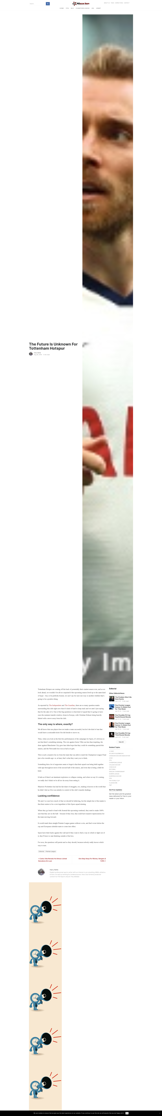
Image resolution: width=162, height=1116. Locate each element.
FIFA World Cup (114, 780)
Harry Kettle (37, 352)
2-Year (111, 751)
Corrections (119, 3)
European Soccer (115, 776)
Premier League (51, 851)
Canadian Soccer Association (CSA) (119, 757)
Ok (127, 1113)
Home (62, 8)
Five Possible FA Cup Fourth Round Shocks (123, 716)
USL (93, 8)
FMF (110, 785)
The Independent (55, 705)
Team (112, 3)
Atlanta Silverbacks (116, 753)
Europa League (114, 774)
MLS (72, 8)
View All (121, 742)
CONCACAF (112, 767)
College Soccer (114, 765)
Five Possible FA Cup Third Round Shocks (122, 734)
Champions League (83, 8)
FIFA (67, 8)
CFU (110, 760)
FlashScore (113, 783)
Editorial (41, 851)
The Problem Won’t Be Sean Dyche (123, 698)
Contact (126, 3)
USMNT (98, 8)
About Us (107, 3)
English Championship (116, 771)
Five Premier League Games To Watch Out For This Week (123, 707)
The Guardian (70, 705)
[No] (160, 1113)
